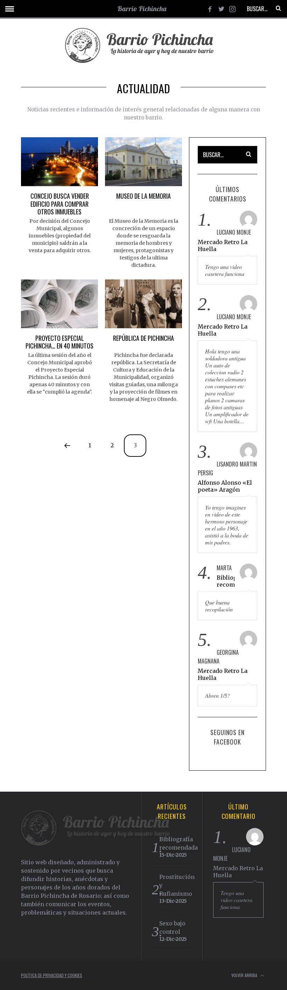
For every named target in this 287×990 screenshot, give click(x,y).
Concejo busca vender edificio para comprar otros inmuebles (59, 203)
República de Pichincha (143, 338)
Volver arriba (244, 975)
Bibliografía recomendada (225, 581)
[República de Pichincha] (143, 303)
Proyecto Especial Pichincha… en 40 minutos (59, 342)
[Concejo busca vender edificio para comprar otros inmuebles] (59, 161)
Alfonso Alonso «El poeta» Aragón (225, 486)
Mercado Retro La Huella (222, 245)
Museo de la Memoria (143, 195)
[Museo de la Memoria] (143, 161)
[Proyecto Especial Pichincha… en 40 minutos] (59, 303)
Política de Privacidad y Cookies (51, 975)
